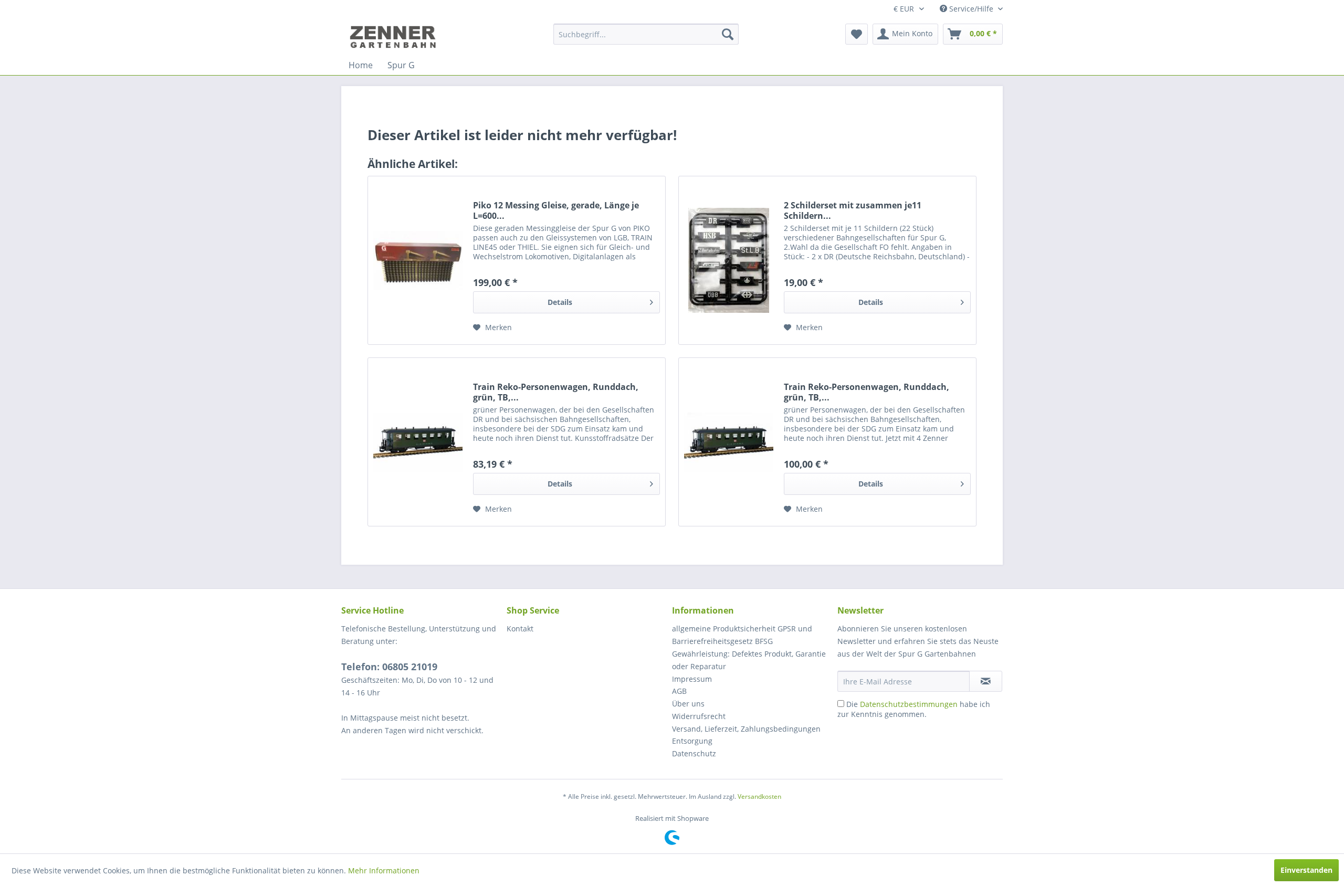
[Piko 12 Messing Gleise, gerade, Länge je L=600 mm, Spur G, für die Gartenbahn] (418, 260)
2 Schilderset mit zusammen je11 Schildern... (852, 210)
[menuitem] (646, 34)
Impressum (692, 679)
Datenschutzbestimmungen (909, 704)
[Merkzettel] (856, 34)
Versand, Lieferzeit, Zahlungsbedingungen (746, 729)
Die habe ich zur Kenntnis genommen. (913, 709)
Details (560, 302)
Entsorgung (692, 741)
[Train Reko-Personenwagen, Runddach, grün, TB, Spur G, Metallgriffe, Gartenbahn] (418, 441)
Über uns (688, 704)
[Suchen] (728, 34)
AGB (679, 691)
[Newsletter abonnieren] (985, 681)
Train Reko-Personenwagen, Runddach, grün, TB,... (555, 392)
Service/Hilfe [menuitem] (971, 9)
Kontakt (520, 628)
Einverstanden (1306, 870)
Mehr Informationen (383, 870)
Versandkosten (759, 796)
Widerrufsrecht (699, 716)
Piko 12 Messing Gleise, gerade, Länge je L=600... (556, 210)
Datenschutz (694, 753)
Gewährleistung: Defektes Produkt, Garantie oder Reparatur (749, 660)
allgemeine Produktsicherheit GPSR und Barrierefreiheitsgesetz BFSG (742, 635)
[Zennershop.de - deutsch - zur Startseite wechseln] (394, 37)
